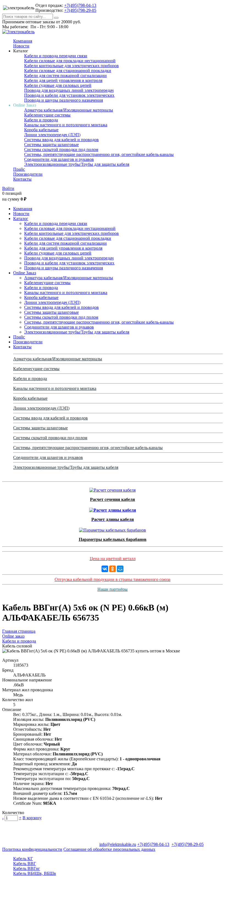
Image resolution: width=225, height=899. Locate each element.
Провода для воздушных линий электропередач (69, 90)
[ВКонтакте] (105, 569)
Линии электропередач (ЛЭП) (52, 134)
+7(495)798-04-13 (80, 5)
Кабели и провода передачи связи (55, 55)
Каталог (20, 218)
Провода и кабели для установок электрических (69, 95)
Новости (21, 46)
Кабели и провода (41, 120)
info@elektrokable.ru (117, 844)
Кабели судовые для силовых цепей (57, 85)
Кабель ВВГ (24, 863)
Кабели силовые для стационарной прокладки (67, 70)
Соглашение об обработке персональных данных (109, 849)
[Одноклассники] (112, 569)
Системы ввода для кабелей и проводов (61, 139)
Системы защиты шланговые (51, 144)
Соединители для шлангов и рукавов (59, 159)
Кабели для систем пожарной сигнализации (65, 75)
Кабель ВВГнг (26, 868)
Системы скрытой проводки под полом (61, 149)
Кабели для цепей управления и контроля (63, 80)
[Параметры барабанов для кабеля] (112, 528)
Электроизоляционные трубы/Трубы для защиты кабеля (76, 164)
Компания (22, 41)
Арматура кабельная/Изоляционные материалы (68, 110)
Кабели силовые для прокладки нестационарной (70, 60)
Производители (28, 174)
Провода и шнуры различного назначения (63, 100)
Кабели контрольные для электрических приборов (71, 65)
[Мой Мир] (120, 569)
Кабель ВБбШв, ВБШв (34, 873)
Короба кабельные (41, 129)
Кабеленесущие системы (47, 115)
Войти (8, 188)
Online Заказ (24, 272)
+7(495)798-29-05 (80, 10)
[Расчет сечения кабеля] (112, 488)
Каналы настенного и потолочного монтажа (65, 124)
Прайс (19, 169)
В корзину (32, 817)
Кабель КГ (23, 858)
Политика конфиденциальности (32, 849)
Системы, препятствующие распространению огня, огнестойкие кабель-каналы (99, 154)
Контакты (22, 179)
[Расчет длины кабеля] (112, 508)
